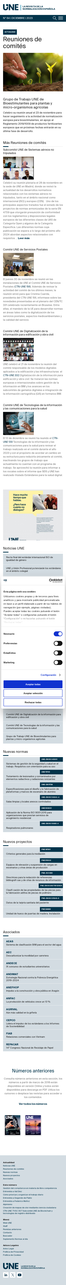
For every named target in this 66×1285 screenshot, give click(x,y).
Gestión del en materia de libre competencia (30, 1188)
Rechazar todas (33, 702)
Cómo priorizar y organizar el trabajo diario (23, 1195)
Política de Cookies (12, 1255)
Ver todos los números (33, 1104)
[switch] (58, 643)
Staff (5, 1226)
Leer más (24, 238)
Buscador (7, 1236)
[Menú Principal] (60, 18)
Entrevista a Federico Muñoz (16, 1201)
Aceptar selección (33, 693)
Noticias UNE (9, 1166)
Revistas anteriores (12, 1229)
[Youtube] (19, 1275)
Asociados (8, 1179)
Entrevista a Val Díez (12, 1192)
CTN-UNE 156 (22, 287)
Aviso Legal (8, 1249)
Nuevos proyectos (11, 1176)
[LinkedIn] (5, 1275)
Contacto (7, 1233)
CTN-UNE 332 (11, 375)
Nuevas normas (10, 1172)
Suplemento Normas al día (15, 1239)
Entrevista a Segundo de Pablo (17, 1198)
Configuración (48, 675)
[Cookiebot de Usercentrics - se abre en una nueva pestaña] (49, 581)
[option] (33, 515)
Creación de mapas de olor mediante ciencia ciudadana (29, 1208)
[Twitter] (12, 1275)
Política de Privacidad (13, 1252)
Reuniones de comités (13, 1169)
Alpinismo (7, 1205)
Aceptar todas (33, 684)
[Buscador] (55, 18)
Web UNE (7, 1223)
